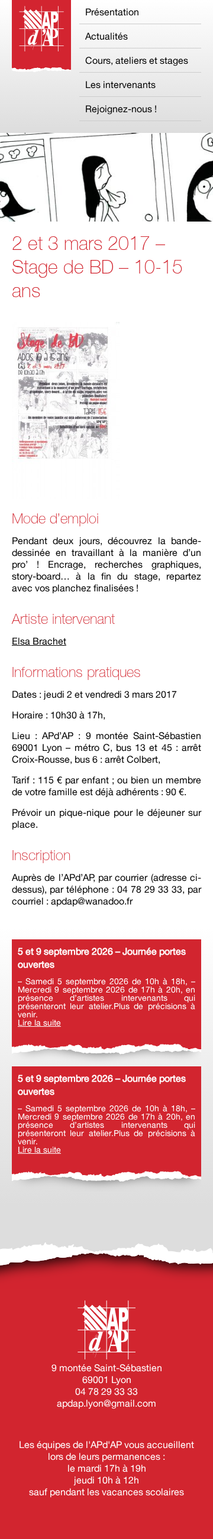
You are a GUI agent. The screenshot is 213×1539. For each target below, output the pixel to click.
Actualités (106, 36)
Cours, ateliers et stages (136, 60)
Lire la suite (39, 1022)
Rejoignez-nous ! (121, 108)
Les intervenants (120, 84)
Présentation (112, 11)
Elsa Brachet (39, 641)
